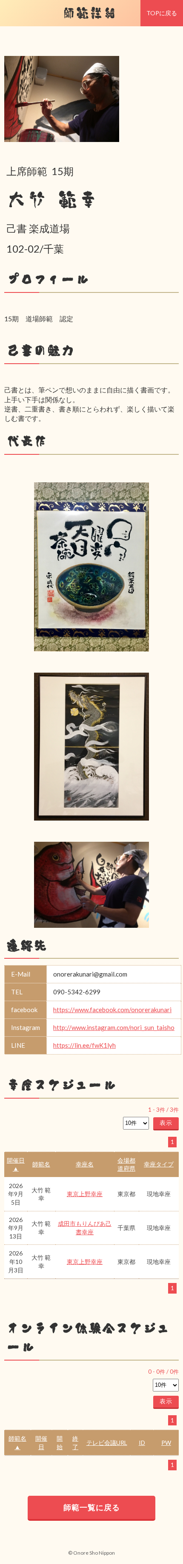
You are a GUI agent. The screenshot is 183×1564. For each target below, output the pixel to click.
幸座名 (85, 1164)
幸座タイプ (159, 1164)
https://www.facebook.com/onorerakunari (112, 1009)
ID (142, 1442)
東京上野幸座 (85, 1193)
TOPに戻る (161, 13)
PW (166, 1442)
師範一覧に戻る (91, 1507)
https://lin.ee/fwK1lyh (84, 1045)
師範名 (41, 1164)
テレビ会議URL (106, 1442)
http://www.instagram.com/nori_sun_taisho (113, 1027)
